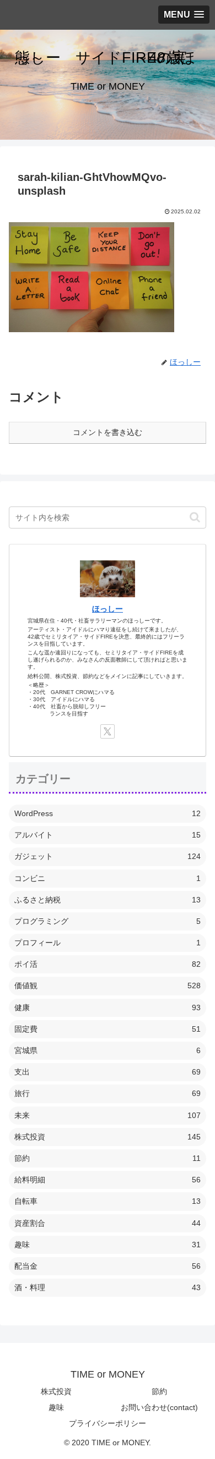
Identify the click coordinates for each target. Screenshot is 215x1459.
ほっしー (107, 608)
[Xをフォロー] (107, 731)
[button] (195, 517)
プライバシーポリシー (107, 1423)
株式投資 (56, 1391)
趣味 (56, 1407)
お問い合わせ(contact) (159, 1407)
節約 (159, 1391)
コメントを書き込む (107, 432)
